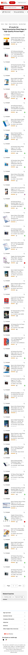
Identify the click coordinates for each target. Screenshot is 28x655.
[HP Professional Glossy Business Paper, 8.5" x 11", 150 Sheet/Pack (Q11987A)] (6, 109)
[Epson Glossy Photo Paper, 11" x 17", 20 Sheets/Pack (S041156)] (6, 246)
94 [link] (16, 548)
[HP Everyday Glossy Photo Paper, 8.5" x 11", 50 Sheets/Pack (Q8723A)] (6, 164)
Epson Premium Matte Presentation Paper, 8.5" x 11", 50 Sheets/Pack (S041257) (17, 134)
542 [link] (16, 576)
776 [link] (16, 358)
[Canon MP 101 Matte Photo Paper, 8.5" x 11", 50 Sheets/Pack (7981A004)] (6, 301)
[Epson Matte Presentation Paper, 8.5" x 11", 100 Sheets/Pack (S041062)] (6, 82)
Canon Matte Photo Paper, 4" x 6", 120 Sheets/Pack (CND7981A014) (18, 339)
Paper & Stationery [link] (13, 24)
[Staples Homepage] (4, 2)
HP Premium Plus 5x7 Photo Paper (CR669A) (17, 325)
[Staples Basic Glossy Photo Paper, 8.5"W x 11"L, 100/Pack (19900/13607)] (6, 96)
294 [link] (16, 112)
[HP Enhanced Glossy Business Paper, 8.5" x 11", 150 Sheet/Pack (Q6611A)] (6, 205)
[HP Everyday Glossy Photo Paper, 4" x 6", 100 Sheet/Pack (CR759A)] (6, 150)
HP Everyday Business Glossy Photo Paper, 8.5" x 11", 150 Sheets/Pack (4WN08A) (18, 66)
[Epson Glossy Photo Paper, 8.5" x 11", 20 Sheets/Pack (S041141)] (6, 532)
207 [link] (16, 180)
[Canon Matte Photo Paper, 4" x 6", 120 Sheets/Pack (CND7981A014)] (6, 341)
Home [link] (2, 24)
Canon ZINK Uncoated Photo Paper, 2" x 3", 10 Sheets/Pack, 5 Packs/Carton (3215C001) (18, 189)
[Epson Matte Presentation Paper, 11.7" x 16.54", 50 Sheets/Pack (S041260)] (6, 423)
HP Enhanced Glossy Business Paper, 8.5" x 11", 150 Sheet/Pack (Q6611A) (17, 203)
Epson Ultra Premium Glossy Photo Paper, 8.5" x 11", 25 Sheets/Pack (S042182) (18, 367)
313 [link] (16, 208)
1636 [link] (17, 315)
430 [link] (17, 139)
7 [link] (16, 221)
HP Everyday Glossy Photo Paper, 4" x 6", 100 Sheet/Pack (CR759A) (17, 148)
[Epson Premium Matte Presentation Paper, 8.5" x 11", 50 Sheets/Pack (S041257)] (6, 137)
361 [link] (16, 290)
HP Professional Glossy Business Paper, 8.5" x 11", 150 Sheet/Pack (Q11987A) (17, 107)
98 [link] (16, 71)
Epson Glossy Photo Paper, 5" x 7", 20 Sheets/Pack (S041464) (17, 448)
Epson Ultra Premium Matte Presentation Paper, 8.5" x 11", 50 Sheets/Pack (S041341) (17, 121)
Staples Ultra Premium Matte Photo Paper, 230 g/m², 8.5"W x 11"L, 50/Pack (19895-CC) (18, 258)
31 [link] (16, 344)
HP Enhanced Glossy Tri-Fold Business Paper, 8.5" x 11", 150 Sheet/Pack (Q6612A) (18, 489)
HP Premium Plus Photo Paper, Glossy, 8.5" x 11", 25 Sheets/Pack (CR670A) (18, 571)
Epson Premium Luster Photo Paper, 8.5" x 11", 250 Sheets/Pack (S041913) (18, 435)
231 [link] (16, 84)
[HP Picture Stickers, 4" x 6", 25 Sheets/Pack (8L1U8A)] (6, 396)
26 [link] (16, 125)
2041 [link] (17, 167)
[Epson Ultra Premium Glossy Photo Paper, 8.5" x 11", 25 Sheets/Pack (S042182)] (6, 369)
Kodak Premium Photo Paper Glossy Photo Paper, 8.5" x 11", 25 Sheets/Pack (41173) (18, 39)
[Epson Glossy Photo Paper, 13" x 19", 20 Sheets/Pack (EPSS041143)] (6, 219)
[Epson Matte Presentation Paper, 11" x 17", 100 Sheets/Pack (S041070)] (6, 274)
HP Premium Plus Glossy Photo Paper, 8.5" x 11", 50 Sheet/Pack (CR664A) (17, 557)
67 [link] (16, 57)
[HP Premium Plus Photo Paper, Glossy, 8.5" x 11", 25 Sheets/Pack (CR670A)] (6, 573)
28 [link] (16, 235)
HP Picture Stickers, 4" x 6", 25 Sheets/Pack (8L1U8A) (17, 393)
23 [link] (16, 249)
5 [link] (16, 412)
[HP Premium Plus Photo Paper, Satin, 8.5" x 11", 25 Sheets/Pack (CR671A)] (6, 355)
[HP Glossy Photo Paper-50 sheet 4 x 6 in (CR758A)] (6, 478)
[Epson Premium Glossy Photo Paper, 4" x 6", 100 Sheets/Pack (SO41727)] (6, 287)
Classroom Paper (19, 597)
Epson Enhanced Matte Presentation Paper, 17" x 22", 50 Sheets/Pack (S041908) (17, 462)
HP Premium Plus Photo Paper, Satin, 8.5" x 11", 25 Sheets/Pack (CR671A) (17, 353)
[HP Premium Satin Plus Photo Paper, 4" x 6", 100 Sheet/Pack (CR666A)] (6, 382)
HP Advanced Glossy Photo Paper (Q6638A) (17, 311)
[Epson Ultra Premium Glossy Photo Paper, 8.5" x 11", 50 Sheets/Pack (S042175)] (6, 410)
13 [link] (16, 535)
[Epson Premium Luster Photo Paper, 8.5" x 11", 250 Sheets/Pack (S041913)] (6, 437)
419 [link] (16, 521)
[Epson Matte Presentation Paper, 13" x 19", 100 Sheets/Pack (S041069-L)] (6, 546)
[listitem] (8, 597)
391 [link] (16, 385)
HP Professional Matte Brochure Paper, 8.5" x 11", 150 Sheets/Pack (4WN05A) (18, 230)
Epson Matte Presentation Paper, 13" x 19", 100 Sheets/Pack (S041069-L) (17, 544)
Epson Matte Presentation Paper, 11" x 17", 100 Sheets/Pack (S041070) (17, 271)
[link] (12, 2)
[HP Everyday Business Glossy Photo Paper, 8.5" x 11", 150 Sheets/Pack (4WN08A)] (6, 68)
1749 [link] (17, 153)
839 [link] (16, 303)
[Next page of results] (23, 586)
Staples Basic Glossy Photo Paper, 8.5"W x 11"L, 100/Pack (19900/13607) (17, 93)
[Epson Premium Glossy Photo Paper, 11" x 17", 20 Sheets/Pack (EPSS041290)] (6, 505)
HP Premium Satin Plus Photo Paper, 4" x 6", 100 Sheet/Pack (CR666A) (18, 380)
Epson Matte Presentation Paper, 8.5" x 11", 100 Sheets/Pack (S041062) (17, 80)
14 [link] (16, 397)
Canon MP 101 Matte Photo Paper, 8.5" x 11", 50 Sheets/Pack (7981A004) (17, 299)
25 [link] (16, 44)
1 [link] (16, 439)
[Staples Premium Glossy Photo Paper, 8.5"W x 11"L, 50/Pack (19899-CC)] (6, 519)
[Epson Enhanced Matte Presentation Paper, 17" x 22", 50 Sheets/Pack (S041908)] (6, 464)
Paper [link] (6, 24)
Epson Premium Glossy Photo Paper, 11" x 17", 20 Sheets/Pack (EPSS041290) (18, 503)
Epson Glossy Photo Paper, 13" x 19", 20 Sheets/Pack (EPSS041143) (17, 217)
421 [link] (16, 98)
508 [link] (16, 329)
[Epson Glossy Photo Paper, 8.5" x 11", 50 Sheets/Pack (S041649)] (6, 178)
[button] (23, 8)
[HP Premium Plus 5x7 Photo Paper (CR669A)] (6, 328)
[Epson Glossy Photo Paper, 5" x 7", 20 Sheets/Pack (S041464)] (6, 451)
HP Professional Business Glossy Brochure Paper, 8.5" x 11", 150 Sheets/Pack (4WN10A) (18, 53)
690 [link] (16, 562)
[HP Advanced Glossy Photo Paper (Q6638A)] (6, 314)
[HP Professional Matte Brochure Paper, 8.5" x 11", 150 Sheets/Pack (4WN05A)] (6, 233)
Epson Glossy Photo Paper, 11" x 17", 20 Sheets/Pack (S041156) (17, 244)
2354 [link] (17, 262)
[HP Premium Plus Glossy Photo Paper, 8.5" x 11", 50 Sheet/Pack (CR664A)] (6, 560)
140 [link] (17, 494)
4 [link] (16, 508)
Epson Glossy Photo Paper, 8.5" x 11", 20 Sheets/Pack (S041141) (17, 530)
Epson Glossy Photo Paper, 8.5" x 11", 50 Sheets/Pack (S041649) (17, 176)
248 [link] (16, 371)
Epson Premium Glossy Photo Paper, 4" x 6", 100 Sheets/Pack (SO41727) (18, 285)
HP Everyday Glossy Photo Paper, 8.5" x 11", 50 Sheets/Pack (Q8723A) (17, 162)
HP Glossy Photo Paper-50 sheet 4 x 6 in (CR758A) (17, 475)
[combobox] (14, 7)
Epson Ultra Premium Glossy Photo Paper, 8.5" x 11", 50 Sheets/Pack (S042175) (18, 408)
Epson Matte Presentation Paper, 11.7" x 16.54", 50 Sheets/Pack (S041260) (17, 421)
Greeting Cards (7, 597)
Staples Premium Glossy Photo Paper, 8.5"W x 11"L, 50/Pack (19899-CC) (17, 516)
